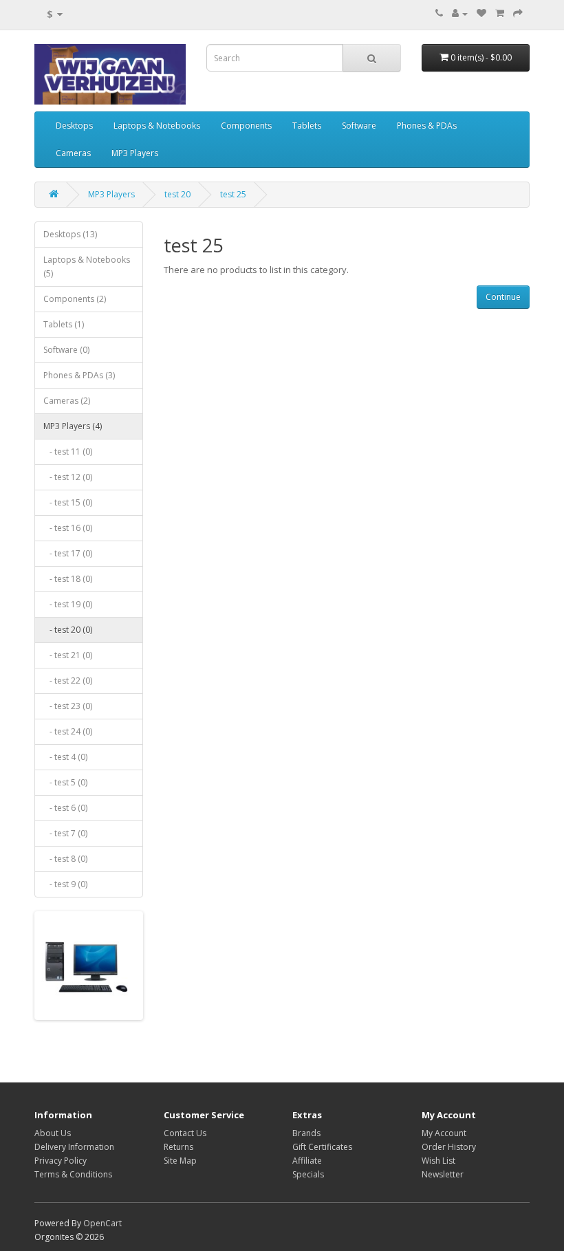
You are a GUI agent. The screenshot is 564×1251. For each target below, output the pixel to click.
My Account (444, 1133)
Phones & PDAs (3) (79, 375)
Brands (306, 1133)
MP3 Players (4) (72, 426)
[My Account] (460, 13)
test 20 (177, 194)
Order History (449, 1147)
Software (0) (66, 350)
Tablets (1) (63, 324)
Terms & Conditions (73, 1174)
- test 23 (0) (67, 706)
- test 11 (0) (67, 451)
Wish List (438, 1160)
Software (359, 125)
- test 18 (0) (67, 579)
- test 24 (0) (67, 731)
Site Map (180, 1160)
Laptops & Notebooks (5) (86, 266)
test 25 (233, 194)
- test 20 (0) (67, 629)
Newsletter (443, 1174)
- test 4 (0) (65, 757)
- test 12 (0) (67, 477)
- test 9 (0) (65, 884)
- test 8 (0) (65, 858)
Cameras (73, 153)
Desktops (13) (70, 234)
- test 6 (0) (65, 808)
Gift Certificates (322, 1147)
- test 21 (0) (67, 655)
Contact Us (185, 1133)
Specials (308, 1174)
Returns (178, 1147)
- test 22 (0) (67, 680)
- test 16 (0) (67, 528)
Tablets (306, 125)
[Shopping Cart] (499, 13)
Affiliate (307, 1160)
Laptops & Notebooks (156, 125)
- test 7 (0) (65, 833)
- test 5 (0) (65, 782)
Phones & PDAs (427, 125)
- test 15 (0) (67, 502)
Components (246, 125)
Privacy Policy (60, 1160)
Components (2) (74, 299)
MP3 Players (134, 153)
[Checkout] (518, 13)
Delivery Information (74, 1147)
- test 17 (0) (67, 553)
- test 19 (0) (67, 604)
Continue (503, 297)
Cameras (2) (66, 400)
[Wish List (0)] (481, 13)
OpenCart (102, 1223)
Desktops (74, 125)
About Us (52, 1133)
